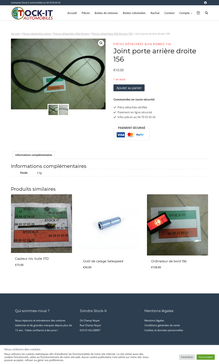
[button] (101, 43)
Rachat (155, 13)
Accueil (72, 13)
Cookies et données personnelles (163, 330)
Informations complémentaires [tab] (33, 155)
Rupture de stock (41, 276)
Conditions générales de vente (162, 325)
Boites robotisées (134, 13)
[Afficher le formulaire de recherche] (205, 13)
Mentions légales (154, 320)
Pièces (86, 13)
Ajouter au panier (129, 88)
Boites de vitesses (106, 13)
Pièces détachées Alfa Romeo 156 (142, 44)
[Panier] (198, 13)
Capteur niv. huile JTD (32, 259)
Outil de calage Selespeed (103, 261)
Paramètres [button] (187, 357)
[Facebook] (205, 2)
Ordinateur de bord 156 (168, 261)
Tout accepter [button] (206, 357)
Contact (169, 13)
